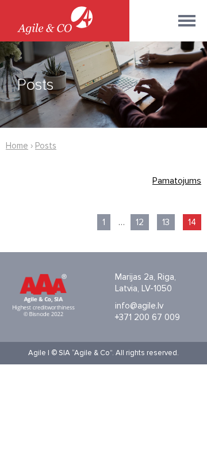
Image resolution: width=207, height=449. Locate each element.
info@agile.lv (139, 305)
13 (166, 222)
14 (192, 222)
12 (140, 222)
